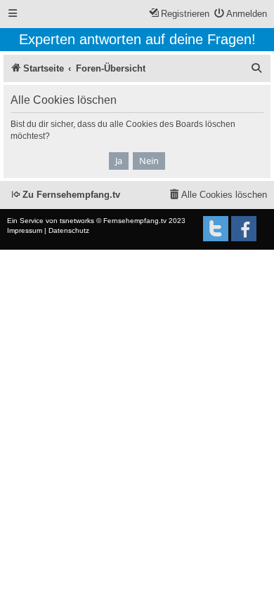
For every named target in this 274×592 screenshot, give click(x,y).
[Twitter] (215, 228)
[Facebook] (243, 228)
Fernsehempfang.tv (135, 220)
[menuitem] (241, 14)
